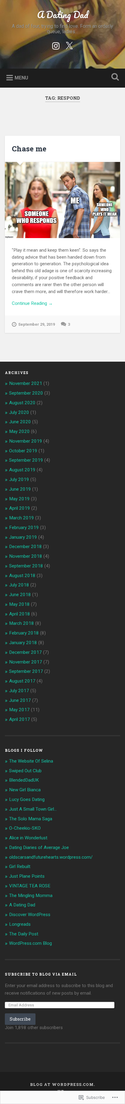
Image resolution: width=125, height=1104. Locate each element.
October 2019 (23, 451)
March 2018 (21, 623)
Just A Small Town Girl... (33, 809)
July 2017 (19, 690)
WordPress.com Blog (30, 943)
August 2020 (22, 402)
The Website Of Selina (31, 761)
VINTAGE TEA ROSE (29, 886)
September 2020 (26, 393)
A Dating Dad (62, 14)
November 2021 (25, 383)
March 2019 (21, 518)
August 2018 (22, 575)
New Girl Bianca (25, 789)
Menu (21, 77)
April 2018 (19, 614)
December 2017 (25, 652)
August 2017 (22, 681)
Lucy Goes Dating (27, 799)
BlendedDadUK (24, 780)
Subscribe (20, 1019)
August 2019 (22, 470)
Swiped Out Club (25, 770)
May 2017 (19, 709)
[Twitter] (69, 45)
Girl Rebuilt (19, 866)
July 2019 (19, 479)
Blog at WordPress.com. (62, 1084)
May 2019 (19, 499)
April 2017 (19, 719)
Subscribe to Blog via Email (41, 974)
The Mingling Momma (30, 895)
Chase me (29, 148)
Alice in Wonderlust (28, 838)
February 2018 (24, 633)
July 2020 (19, 412)
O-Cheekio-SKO (25, 828)
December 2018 (25, 546)
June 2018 (20, 594)
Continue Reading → (32, 303)
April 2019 (19, 508)
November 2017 (25, 662)
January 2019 (23, 537)
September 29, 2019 (36, 324)
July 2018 (19, 585)
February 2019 (24, 527)
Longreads (20, 924)
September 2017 (26, 671)
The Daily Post (23, 934)
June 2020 (20, 421)
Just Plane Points (27, 876)
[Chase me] (62, 200)
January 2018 (23, 642)
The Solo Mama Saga (30, 819)
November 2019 (25, 441)
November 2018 (25, 556)
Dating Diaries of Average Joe (39, 847)
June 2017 (20, 700)
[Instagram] (56, 45)
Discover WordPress (29, 914)
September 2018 (26, 566)
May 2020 (19, 431)
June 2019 (20, 489)
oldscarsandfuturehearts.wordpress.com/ (51, 857)
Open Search (114, 77)
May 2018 (19, 604)
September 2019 (26, 460)
